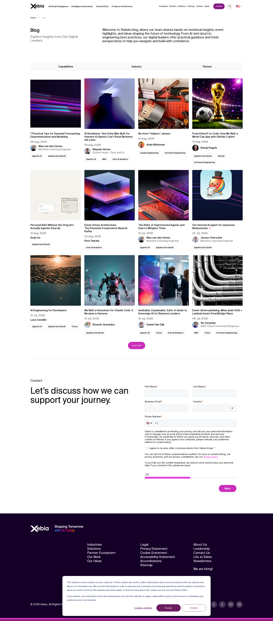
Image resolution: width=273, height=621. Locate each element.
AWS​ (104, 159)
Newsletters (202, 561)
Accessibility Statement (157, 557)
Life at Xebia (202, 557)
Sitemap (146, 565)
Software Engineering (175, 153)
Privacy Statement (153, 549)
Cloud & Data (102, 6)
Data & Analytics (120, 159)
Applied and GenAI (57, 156)
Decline (194, 607)
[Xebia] (37, 6)
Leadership (201, 549)
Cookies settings (143, 607)
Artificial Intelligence (58, 6)
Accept (168, 607)
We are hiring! (203, 569)
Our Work (94, 557)
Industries (163, 6)
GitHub (221, 156)
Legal (144, 544)
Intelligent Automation (82, 6)
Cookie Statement (153, 553)
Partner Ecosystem (101, 553)
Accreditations (151, 561)
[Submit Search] (230, 6)
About (206, 6)
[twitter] (213, 604)
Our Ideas (94, 561)
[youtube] (231, 604)
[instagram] (239, 604)
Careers (199, 6)
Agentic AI (37, 156)
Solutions (182, 6)
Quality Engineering (149, 153)
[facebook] (222, 604)
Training (190, 6)
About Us (200, 544)
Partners (172, 6)
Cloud (74, 326)
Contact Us (201, 553)
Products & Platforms (122, 6)
